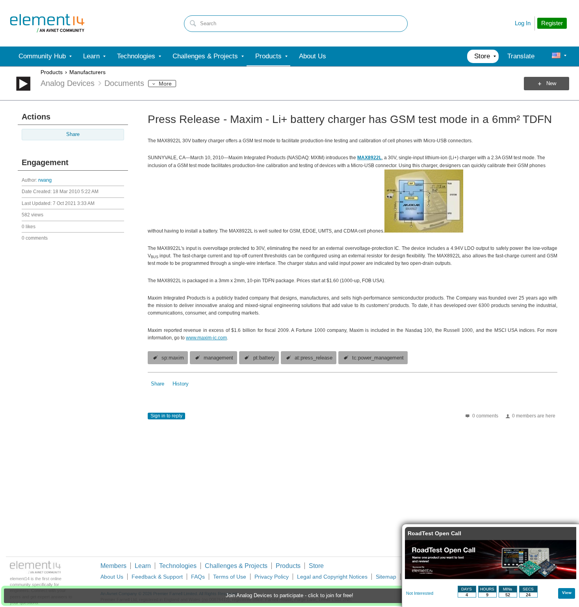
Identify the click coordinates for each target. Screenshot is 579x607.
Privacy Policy (271, 576)
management (218, 358)
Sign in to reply (166, 416)
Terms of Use (229, 576)
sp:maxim (172, 358)
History (181, 384)
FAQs (198, 576)
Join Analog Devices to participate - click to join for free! (289, 595)
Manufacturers (87, 72)
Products (52, 72)
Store (316, 565)
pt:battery (264, 358)
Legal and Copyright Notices (332, 576)
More (165, 83)
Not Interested (419, 593)
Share (73, 134)
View (567, 592)
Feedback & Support (157, 576)
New (551, 83)
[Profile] (556, 56)
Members (113, 565)
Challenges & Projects (236, 565)
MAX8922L (369, 157)
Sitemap (386, 576)
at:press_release (313, 358)
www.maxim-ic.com (206, 338)
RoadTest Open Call (434, 533)
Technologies (178, 565)
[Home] (47, 23)
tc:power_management (378, 358)
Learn (143, 565)
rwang (45, 180)
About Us (111, 576)
